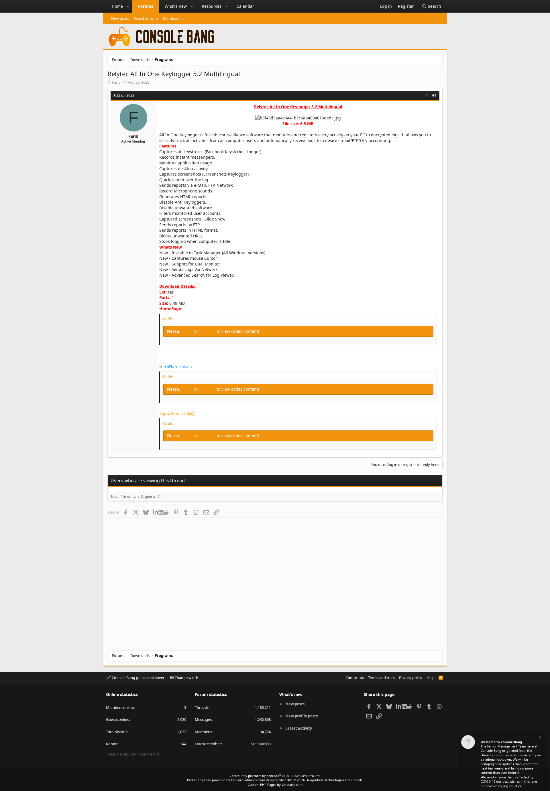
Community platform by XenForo (275, 776)
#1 (434, 95)
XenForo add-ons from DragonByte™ (258, 780)
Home (117, 6)
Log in (187, 331)
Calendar (245, 6)
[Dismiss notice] (539, 738)
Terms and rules (381, 677)
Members (171, 18)
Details (357, 780)
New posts (120, 18)
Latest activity (298, 728)
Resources (211, 6)
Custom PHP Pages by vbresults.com (275, 784)
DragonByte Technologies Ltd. (328, 780)
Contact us (354, 677)
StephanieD (261, 743)
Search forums (146, 18)
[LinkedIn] (156, 512)
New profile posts (301, 716)
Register (208, 331)
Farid (116, 82)
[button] (128, 6)
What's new (176, 6)
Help (431, 677)
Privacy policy (410, 677)
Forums (145, 6)
